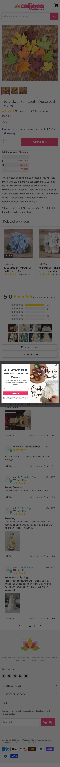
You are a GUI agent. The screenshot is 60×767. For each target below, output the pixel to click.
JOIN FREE (15, 393)
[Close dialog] (56, 365)
